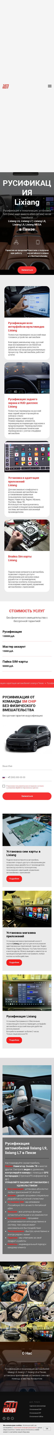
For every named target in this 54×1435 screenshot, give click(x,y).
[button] (27, 270)
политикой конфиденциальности (25, 1428)
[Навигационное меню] (49, 86)
